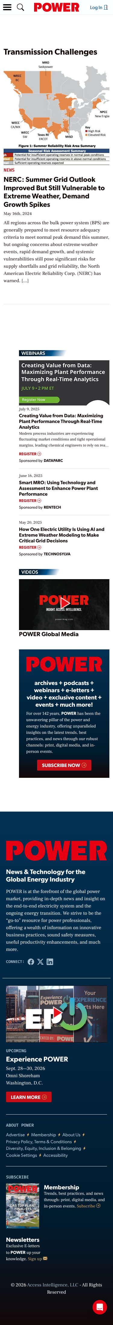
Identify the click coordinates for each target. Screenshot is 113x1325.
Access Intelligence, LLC (52, 1285)
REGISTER (28, 453)
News (9, 170)
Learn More (26, 1097)
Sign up (35, 1259)
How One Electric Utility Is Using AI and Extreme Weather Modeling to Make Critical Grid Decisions (62, 535)
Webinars (33, 353)
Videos (29, 571)
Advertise (15, 1134)
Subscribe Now (61, 765)
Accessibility (55, 1155)
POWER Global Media (49, 634)
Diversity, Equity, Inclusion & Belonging (43, 1148)
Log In (96, 7)
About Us (71, 1134)
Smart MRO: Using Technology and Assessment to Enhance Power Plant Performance (58, 488)
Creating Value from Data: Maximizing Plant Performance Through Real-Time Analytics (61, 421)
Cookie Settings (21, 1155)
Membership (43, 1134)
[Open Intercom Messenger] (100, 1307)
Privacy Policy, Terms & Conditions (39, 1141)
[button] (7, 7)
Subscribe (86, 1206)
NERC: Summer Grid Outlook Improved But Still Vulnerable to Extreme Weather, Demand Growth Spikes (54, 191)
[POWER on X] (40, 961)
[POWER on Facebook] (31, 961)
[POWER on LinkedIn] (50, 961)
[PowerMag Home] (56, 7)
